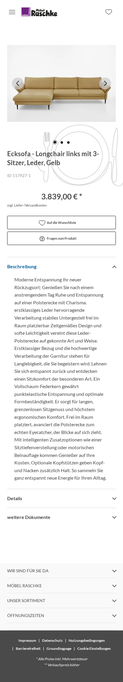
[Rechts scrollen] (105, 83)
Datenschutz (52, 640)
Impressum (27, 640)
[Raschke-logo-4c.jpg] (39, 12)
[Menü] (12, 12)
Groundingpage (59, 648)
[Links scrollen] (18, 83)
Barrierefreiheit (28, 648)
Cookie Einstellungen (94, 648)
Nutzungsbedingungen (87, 640)
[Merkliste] (108, 12)
